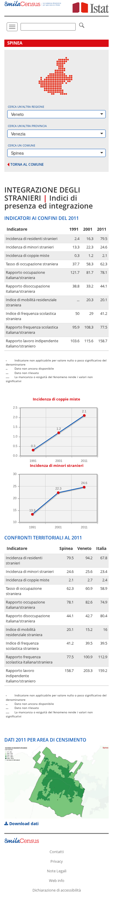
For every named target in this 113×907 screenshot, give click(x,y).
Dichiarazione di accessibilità (56, 890)
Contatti (57, 851)
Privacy (56, 861)
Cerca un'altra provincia (27, 126)
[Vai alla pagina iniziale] (33, 3)
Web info (56, 880)
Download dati (23, 823)
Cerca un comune (21, 145)
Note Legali (56, 871)
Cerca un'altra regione (26, 107)
